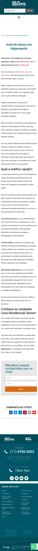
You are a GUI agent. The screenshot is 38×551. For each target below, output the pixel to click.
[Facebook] (17, 478)
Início (3, 35)
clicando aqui (24, 65)
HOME (4, 490)
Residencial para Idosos (26, 62)
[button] (19, 17)
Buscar (29, 11)
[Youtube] (21, 478)
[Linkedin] (26, 478)
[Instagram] (12, 478)
